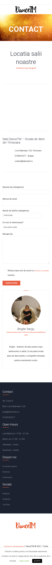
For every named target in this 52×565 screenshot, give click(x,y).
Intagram (6, 494)
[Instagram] (26, 536)
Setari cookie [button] (24, 561)
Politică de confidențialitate (14, 546)
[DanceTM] (26, 9)
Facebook (6, 499)
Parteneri (6, 472)
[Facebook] (19, 536)
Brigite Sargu (26, 329)
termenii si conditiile (41, 271)
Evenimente (7, 477)
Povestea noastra (10, 466)
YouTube (6, 505)
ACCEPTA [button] (37, 561)
